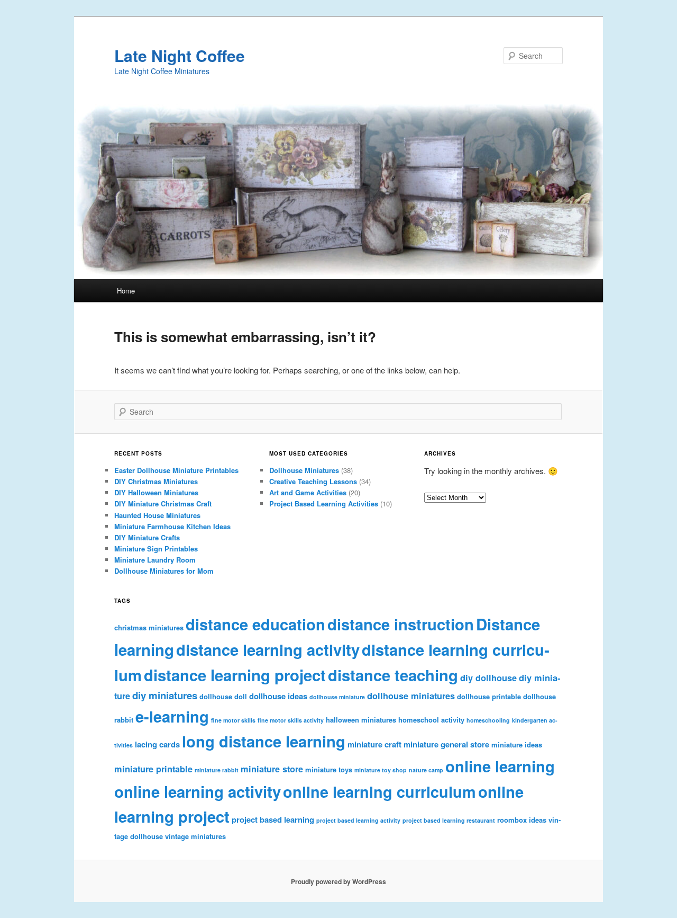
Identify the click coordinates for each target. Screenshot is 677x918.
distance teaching (393, 675)
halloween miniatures (361, 720)
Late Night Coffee (179, 55)
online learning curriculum (379, 792)
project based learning (273, 819)
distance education (255, 624)
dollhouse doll (223, 696)
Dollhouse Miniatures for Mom (164, 571)
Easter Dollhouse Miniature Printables (176, 470)
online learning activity (197, 791)
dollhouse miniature (337, 697)
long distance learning (263, 741)
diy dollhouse (488, 678)
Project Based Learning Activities (323, 503)
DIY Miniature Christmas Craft (163, 503)
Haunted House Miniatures (157, 515)
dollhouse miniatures (411, 696)
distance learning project (235, 675)
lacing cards (157, 744)
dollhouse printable (489, 696)
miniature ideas (516, 744)
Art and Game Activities (307, 492)
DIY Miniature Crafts (147, 537)
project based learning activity (358, 820)
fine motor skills (233, 720)
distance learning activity (268, 649)
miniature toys (328, 769)
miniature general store (446, 744)
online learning (500, 766)
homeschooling (488, 720)
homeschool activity (431, 720)
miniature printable (153, 769)
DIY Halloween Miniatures (156, 492)
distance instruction (400, 624)
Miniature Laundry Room (155, 560)
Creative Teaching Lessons (313, 481)
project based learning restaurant (448, 820)
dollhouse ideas (278, 696)
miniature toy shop (380, 770)
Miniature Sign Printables (156, 548)
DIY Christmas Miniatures (156, 481)
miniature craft (374, 744)
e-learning (172, 716)
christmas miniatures (149, 627)
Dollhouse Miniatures (304, 470)
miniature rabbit (217, 770)
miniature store (272, 769)
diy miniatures (164, 695)
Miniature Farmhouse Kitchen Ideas (172, 526)
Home (126, 291)
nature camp (426, 770)
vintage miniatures (195, 836)
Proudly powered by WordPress (338, 881)
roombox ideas (521, 820)
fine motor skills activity (291, 720)
